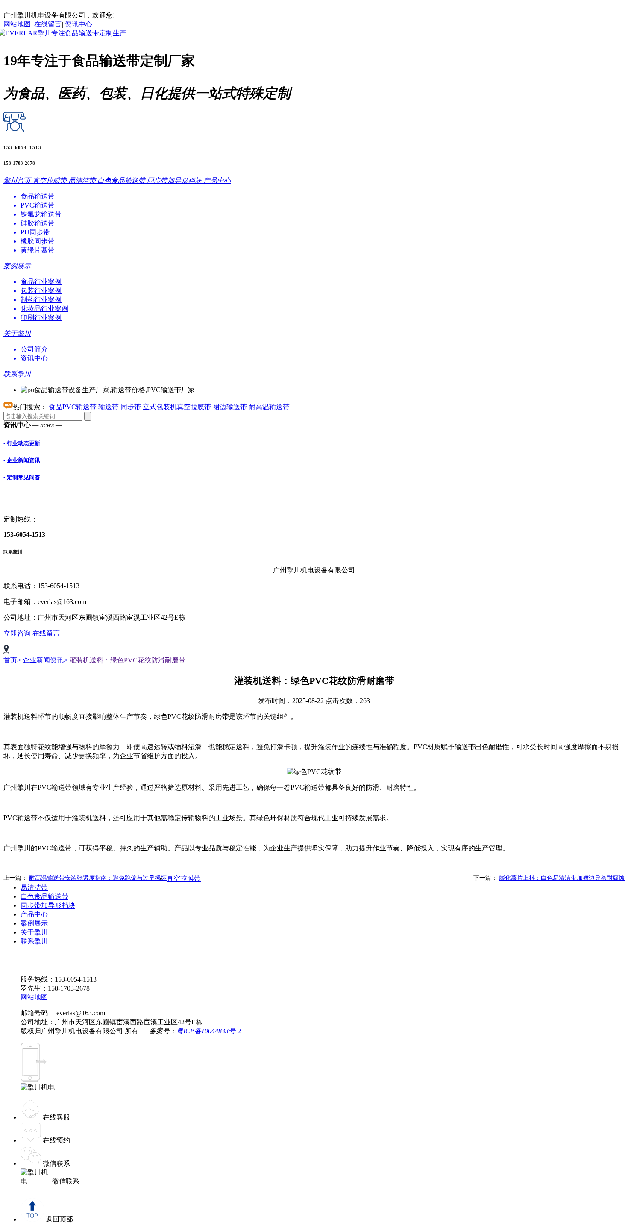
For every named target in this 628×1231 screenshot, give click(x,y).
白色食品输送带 (44, 896)
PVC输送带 (38, 205)
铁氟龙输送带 (41, 214)
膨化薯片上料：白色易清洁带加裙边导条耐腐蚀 (562, 878)
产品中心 (34, 914)
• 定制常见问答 (21, 477)
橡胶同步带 (38, 241)
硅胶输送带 (38, 223)
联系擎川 (34, 941)
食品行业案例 (41, 281)
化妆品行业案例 (44, 308)
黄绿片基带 (38, 250)
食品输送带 (38, 196)
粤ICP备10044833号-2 (208, 1031)
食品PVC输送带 (73, 406)
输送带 (108, 406)
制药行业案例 (41, 299)
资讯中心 (78, 24)
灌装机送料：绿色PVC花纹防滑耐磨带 (127, 660)
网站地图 (17, 24)
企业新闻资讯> (45, 660)
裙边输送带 (230, 406)
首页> (12, 660)
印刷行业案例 (41, 317)
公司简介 (34, 349)
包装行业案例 (41, 290)
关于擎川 (34, 932)
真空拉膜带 (184, 878)
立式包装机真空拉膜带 (177, 406)
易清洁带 (34, 887)
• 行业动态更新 (21, 443)
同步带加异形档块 (48, 905)
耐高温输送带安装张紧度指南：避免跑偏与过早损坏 (98, 878)
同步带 (130, 406)
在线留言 (48, 24)
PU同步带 (35, 232)
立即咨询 (17, 633)
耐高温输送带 (269, 406)
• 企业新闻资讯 (21, 460)
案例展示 (34, 923)
